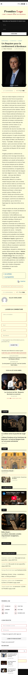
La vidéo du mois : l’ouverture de (19, 478)
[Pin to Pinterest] (22, 90)
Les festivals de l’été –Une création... (12, 663)
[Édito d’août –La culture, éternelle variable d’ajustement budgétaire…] (14, 522)
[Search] (26, 4)
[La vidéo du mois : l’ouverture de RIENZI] (5, 479)
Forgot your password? (7, 642)
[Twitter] (20, 4)
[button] (14, 274)
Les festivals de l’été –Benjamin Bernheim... (12, 670)
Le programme (9, 277)
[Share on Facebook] (19, 292)
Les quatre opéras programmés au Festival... (12, 655)
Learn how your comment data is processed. (13, 353)
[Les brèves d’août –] (14, 460)
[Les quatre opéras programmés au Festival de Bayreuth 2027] (4, 655)
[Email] (24, 4)
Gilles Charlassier (7, 48)
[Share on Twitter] (20, 90)
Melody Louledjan (17, 286)
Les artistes (8, 274)
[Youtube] (22, 4)
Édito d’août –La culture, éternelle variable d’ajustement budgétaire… (11, 534)
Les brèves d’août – (7, 471)
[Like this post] (17, 90)
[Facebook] (18, 4)
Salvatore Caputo (6, 286)
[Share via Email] (23, 90)
